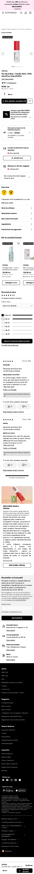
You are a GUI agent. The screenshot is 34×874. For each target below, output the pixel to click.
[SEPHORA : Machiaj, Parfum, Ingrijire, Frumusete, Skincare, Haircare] (11, 12)
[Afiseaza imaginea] (17, 52)
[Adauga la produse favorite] (18, 243)
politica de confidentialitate (16, 600)
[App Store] (21, 790)
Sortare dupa (6, 302)
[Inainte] (31, 54)
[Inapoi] (3, 54)
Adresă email (6, 604)
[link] (17, 341)
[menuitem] (25, 12)
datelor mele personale (20, 598)
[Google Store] (8, 790)
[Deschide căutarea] (21, 12)
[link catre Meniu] (3, 12)
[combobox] (18, 306)
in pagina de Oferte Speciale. (10, 797)
